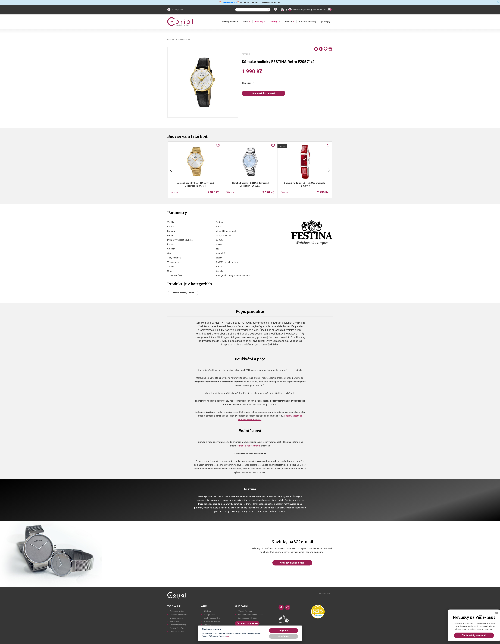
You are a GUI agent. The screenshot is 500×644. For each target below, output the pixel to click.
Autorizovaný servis (212, 621)
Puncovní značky (177, 628)
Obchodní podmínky (178, 625)
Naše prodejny (209, 615)
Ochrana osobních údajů (247, 618)
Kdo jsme (207, 611)
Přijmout (283, 630)
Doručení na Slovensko (179, 615)
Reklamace (174, 621)
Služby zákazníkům (212, 618)
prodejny (325, 21)
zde (227, 636)
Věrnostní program (245, 611)
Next (329, 169)
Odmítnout (283, 636)
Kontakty (207, 625)
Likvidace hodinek (177, 631)
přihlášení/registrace (301, 10)
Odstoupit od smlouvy (247, 623)
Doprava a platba (177, 611)
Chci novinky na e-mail (292, 562)
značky (288, 21)
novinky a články (230, 21)
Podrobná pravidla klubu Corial (250, 615)
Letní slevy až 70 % (229, 2)
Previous (170, 169)
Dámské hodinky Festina (183, 293)
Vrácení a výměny (177, 618)
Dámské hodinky (183, 39)
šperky (273, 21)
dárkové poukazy (307, 21)
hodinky (259, 21)
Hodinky (170, 39)
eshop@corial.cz (178, 10)
